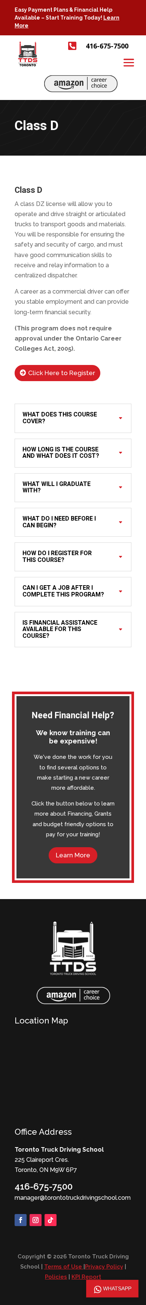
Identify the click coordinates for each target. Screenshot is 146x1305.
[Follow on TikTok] (51, 1220)
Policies (56, 1276)
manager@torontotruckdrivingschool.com (73, 1197)
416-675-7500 (44, 1186)
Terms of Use (63, 1266)
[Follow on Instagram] (36, 1220)
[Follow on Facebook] (21, 1220)
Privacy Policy (104, 1266)
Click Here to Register (61, 373)
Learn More (73, 855)
